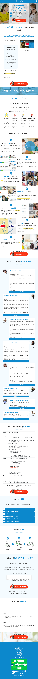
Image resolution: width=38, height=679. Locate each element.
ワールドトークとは (19, 651)
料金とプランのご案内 (19, 654)
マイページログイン (19, 649)
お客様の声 (19, 652)
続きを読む (16, 315)
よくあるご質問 (19, 655)
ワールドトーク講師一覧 (19, 650)
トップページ (19, 647)
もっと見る (22, 291)
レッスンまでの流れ (19, 653)
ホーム (1, 640)
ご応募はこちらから (20, 20)
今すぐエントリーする (20, 586)
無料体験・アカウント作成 (19, 648)
